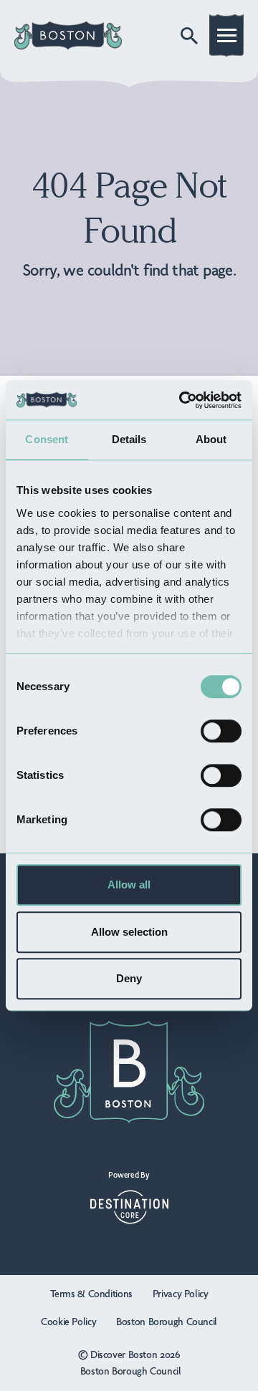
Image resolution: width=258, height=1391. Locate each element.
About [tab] (211, 439)
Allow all (129, 884)
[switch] (221, 730)
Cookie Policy (68, 1322)
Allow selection (129, 932)
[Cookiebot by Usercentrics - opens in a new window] (182, 400)
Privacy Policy (181, 1294)
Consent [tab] (46, 439)
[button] (226, 38)
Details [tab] (129, 439)
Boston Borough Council (166, 1322)
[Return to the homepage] (68, 35)
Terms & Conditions (91, 1294)
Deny (129, 978)
